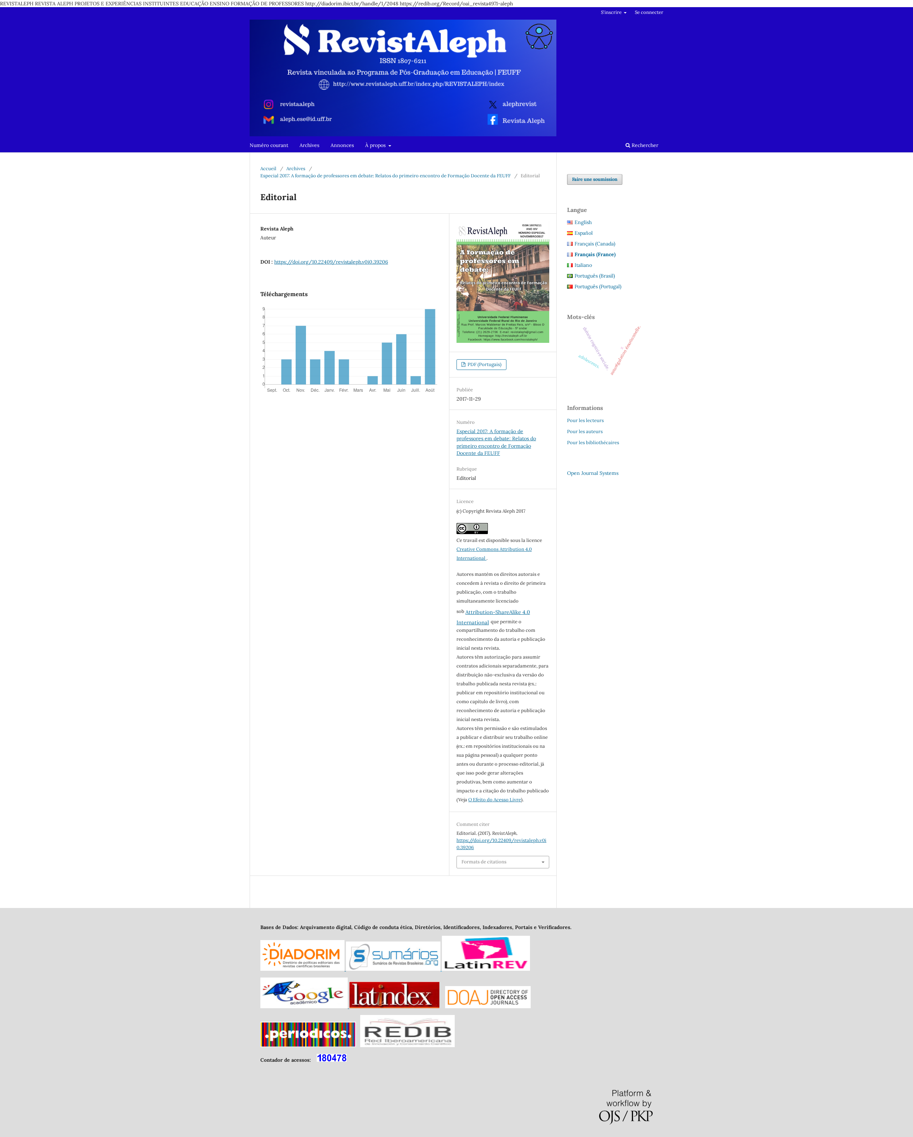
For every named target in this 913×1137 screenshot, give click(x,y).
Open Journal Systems (592, 473)
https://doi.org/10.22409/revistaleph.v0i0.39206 (331, 262)
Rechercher (644, 145)
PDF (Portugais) (483, 364)
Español (584, 233)
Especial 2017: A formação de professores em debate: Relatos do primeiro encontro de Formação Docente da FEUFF (385, 176)
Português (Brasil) (595, 276)
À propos (376, 145)
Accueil (268, 169)
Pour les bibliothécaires (593, 443)
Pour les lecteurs (585, 420)
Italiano (583, 265)
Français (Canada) (595, 243)
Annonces (342, 145)
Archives (309, 145)
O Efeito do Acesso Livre (494, 800)
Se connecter (649, 12)
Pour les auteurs (585, 431)
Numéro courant (269, 145)
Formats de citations (483, 862)
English (583, 222)
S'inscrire (612, 12)
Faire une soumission (594, 179)
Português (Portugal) (598, 286)
